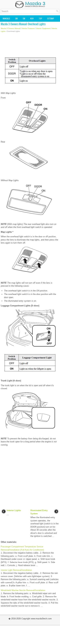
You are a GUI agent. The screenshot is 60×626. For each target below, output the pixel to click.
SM (24, 18)
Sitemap (50, 18)
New (32, 18)
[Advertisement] (30, 45)
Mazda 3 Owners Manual (10, 28)
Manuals (6, 18)
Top (40, 18)
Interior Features (28, 28)
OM (16, 18)
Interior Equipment (43, 28)
